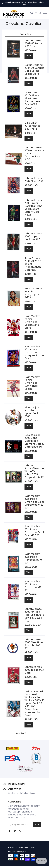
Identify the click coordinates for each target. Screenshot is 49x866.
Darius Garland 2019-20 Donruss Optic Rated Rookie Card (34, 69)
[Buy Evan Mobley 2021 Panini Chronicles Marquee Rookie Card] (13, 358)
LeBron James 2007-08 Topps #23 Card (33, 43)
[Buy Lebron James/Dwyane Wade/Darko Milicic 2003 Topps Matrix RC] (13, 476)
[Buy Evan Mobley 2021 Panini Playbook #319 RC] (13, 563)
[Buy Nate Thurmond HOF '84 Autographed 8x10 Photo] (13, 298)
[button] (36, 13)
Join (37, 824)
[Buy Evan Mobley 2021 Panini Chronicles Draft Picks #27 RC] (13, 536)
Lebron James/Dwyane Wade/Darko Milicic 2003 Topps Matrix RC (34, 471)
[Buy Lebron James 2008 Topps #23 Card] (13, 675)
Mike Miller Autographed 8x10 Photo (32, 125)
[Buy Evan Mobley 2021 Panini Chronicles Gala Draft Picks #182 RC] (13, 507)
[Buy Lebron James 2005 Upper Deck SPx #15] (13, 242)
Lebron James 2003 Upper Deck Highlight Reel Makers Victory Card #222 (33, 207)
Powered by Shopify (17, 851)
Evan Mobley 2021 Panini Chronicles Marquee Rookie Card (34, 352)
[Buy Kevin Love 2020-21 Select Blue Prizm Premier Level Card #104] (13, 104)
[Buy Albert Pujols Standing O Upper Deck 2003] (13, 417)
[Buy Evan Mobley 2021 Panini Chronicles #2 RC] (13, 591)
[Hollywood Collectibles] (13, 13)
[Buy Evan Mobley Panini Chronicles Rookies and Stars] (13, 327)
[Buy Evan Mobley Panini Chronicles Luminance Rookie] (13, 388)
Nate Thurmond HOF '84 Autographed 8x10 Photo (34, 293)
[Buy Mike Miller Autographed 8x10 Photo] (13, 131)
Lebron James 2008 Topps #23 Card (34, 669)
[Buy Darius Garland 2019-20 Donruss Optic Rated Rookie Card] (13, 74)
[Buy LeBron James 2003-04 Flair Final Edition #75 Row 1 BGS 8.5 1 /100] (13, 620)
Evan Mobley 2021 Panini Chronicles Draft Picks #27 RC (34, 531)
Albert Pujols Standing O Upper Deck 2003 (31, 412)
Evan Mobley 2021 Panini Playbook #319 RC (33, 558)
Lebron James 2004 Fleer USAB (34, 180)
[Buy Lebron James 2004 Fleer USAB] (13, 185)
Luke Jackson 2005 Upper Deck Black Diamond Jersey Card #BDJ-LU (34, 440)
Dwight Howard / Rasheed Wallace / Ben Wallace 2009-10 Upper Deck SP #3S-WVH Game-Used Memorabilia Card (34, 703)
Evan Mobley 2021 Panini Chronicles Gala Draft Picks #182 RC (34, 501)
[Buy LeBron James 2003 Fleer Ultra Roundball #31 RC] (13, 649)
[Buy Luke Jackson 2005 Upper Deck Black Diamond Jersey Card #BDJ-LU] (13, 446)
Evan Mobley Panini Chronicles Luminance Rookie (32, 382)
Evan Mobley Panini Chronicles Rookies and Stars (32, 321)
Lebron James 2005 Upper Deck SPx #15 (33, 236)
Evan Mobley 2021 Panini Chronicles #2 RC (32, 586)
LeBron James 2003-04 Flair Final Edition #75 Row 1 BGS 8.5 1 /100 (34, 614)
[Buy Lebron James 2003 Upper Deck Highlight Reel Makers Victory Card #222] (13, 213)
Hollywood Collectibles (18, 847)
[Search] (32, 13)
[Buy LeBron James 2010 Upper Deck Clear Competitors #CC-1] (13, 159)
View (28, 55)
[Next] (31, 733)
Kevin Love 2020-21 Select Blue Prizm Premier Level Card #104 (33, 98)
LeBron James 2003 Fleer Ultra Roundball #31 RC (33, 644)
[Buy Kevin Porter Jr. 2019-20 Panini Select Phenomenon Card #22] (13, 269)
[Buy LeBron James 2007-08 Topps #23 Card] (13, 49)
